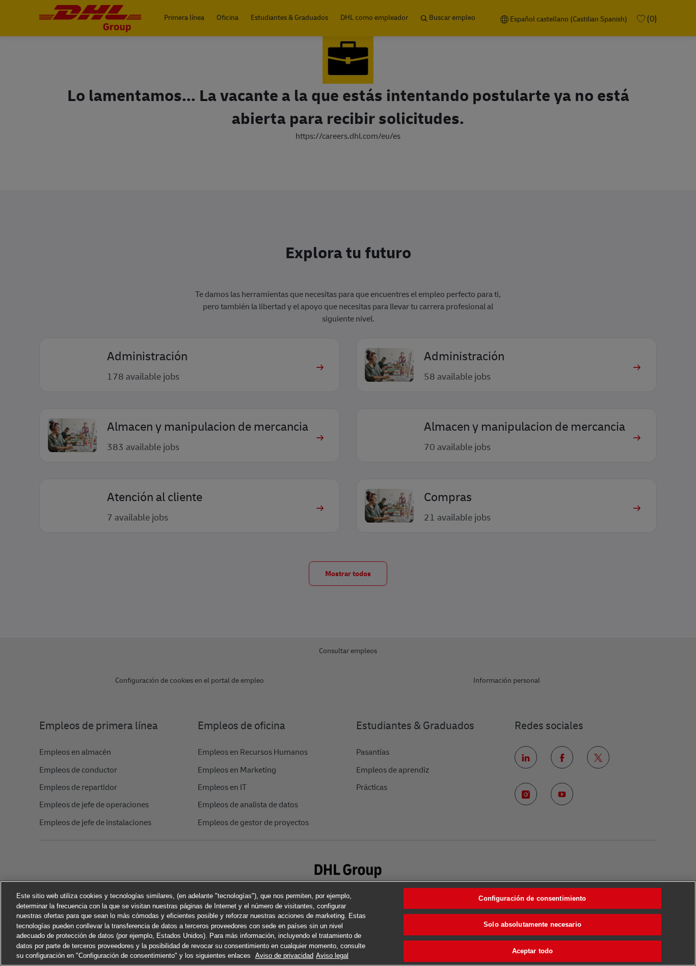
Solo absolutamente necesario (532, 924)
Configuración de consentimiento (532, 898)
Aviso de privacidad (284, 955)
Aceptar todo (532, 951)
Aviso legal (332, 955)
